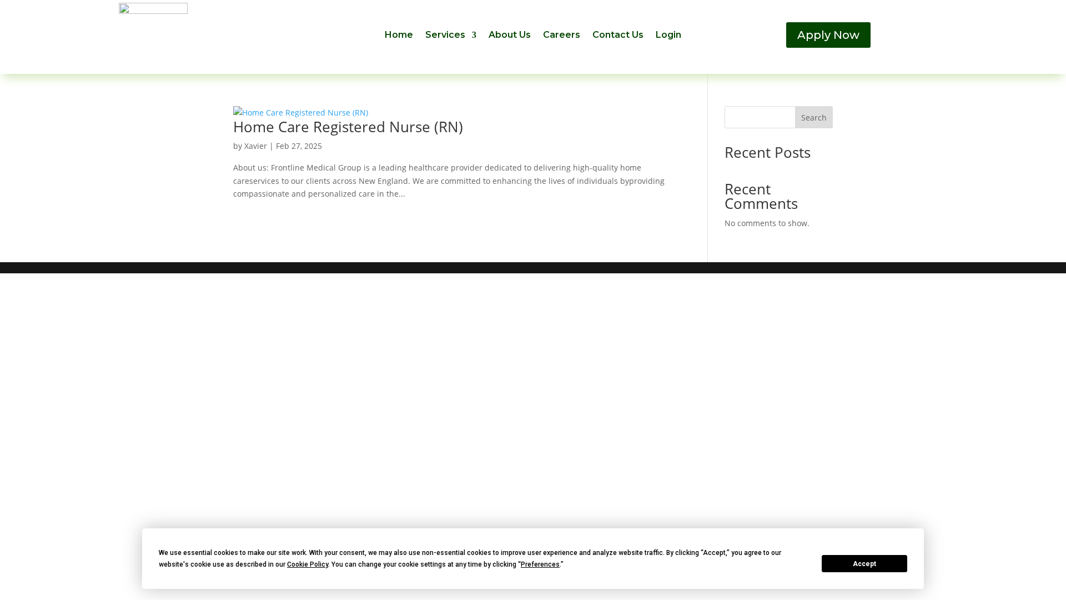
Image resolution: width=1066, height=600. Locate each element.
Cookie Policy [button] (307, 564)
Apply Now (828, 35)
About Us (510, 35)
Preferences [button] (540, 564)
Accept (864, 564)
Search (814, 117)
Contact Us (617, 35)
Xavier (255, 146)
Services (445, 35)
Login (668, 35)
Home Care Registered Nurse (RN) (348, 127)
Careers (561, 35)
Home (399, 35)
